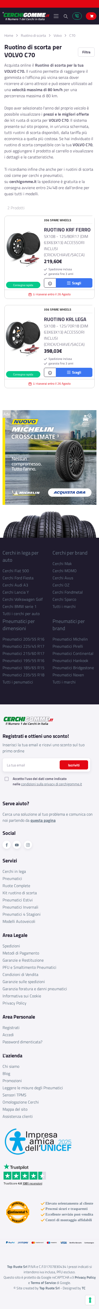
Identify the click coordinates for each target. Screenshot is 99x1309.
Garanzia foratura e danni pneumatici (35, 989)
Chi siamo (11, 1066)
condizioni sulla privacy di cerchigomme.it (51, 784)
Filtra (86, 52)
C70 (72, 35)
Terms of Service (43, 1282)
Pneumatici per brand (69, 624)
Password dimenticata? (22, 1042)
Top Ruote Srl (49, 1288)
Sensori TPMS (14, 1095)
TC (84, 1288)
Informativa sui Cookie (22, 996)
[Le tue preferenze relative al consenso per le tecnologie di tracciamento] (90, 1300)
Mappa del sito (15, 1109)
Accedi (8, 1035)
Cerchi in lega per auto (21, 556)
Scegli (76, 283)
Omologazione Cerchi (21, 1102)
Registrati (11, 1027)
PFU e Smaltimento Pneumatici (29, 967)
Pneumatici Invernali (20, 907)
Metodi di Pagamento (21, 953)
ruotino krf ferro (67, 229)
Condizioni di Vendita (20, 974)
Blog (6, 1073)
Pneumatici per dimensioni (19, 624)
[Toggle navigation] (56, 16)
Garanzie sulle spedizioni (24, 981)
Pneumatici (12, 878)
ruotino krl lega (65, 319)
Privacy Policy (14, 1003)
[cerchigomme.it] (26, 16)
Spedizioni (11, 946)
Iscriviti (74, 765)
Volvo (58, 35)
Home (8, 35)
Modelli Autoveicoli (19, 921)
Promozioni (12, 1081)
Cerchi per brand (70, 553)
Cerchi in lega (14, 871)
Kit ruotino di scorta (20, 893)
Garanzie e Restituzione (23, 960)
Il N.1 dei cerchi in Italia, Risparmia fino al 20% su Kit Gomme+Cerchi (49, 5)
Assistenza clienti (18, 1116)
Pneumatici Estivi (18, 900)
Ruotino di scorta (33, 35)
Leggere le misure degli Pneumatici (33, 1088)
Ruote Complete (16, 886)
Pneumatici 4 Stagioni (22, 914)
